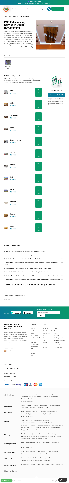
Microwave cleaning (50, 453)
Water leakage (37, 396)
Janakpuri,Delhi (46, 333)
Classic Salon (24, 407)
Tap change (47, 460)
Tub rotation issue (25, 445)
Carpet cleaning (43, 436)
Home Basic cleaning (26, 434)
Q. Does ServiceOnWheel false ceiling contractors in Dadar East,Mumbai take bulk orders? (28, 272)
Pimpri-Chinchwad (47, 330)
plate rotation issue (42, 451)
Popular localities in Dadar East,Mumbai (14, 295)
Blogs (42, 9)
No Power (28, 411)
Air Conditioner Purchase (27, 401)
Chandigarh (56, 342)
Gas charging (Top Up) (34, 398)
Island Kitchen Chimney (43, 464)
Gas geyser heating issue (27, 427)
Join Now (9, 351)
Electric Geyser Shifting (44, 425)
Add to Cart (38, 92)
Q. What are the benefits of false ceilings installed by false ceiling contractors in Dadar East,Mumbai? (31, 275)
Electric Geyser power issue (28, 422)
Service (45, 394)
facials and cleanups (55, 405)
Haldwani (56, 330)
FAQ (32, 355)
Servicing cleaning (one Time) (28, 414)
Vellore (44, 340)
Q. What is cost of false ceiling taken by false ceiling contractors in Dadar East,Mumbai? (27, 255)
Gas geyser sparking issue (42, 427)
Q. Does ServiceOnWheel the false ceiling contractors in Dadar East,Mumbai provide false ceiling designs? (32, 279)
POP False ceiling (24, 16)
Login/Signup (57, 9)
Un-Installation (54, 396)
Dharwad (45, 347)
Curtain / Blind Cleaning (55, 436)
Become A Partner (32, 9)
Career (32, 333)
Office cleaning (25, 436)
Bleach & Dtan (44, 405)
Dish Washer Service (34, 470)
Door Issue (43, 411)
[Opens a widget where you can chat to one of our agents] (62, 480)
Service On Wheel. (12, 480)
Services (22, 9)
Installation (46, 396)
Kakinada (56, 328)
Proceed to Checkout (56, 95)
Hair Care (40, 407)
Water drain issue (56, 442)
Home (5, 16)
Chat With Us (7, 480)
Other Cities (7, 299)
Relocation (23, 398)
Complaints (33, 330)
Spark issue (24, 453)
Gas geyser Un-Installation (27, 429)
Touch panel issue (53, 451)
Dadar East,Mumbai (13, 16)
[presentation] (3, 63)
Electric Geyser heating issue (41, 420)
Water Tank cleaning (37, 438)
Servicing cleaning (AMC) (27, 416)
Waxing (23, 405)
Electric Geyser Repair (26, 420)
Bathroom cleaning (25, 438)
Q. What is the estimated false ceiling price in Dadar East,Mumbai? (22, 258)
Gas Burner (24, 470)
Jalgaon (45, 342)
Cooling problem (53, 394)
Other (46, 407)
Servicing (23, 458)
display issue (46, 442)
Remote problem (46, 398)
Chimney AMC (59, 464)
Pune (44, 337)
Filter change (43, 458)
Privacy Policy (34, 335)
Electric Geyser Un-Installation (28, 425)
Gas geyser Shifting (56, 427)
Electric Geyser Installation (43, 422)
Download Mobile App (35, 1)
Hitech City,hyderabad (59, 340)
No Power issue (36, 445)
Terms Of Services (35, 351)
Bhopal (44, 335)
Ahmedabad (57, 345)
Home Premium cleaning (40, 434)
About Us (14, 9)
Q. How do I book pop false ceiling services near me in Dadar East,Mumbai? (24, 251)
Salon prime (33, 407)
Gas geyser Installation (41, 429)
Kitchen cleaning (52, 434)
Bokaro (44, 345)
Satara (55, 333)
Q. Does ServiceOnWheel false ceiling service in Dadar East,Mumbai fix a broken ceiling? (28, 268)
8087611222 (10, 376)
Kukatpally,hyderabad (59, 337)
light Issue (36, 411)
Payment (33, 353)
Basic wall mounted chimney (28, 464)
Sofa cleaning (34, 436)
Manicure (29, 405)
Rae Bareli (56, 335)
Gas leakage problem (26, 396)
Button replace (53, 445)
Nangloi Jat (45, 328)
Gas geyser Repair (57, 425)
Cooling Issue (51, 411)
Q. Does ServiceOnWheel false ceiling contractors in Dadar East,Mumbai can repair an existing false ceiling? (31, 263)
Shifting (31, 460)
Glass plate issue (30, 451)
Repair (39, 394)
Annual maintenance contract (28, 394)
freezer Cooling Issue (43, 414)
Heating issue (32, 453)
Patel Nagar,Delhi (58, 347)
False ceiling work (8, 67)
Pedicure (36, 405)
